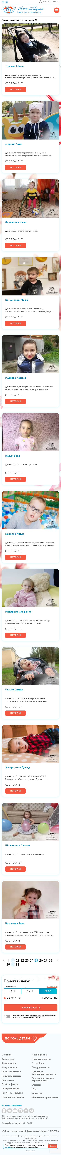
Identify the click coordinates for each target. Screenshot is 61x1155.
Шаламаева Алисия (17, 846)
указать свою (52, 987)
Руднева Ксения (15, 378)
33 (17, 964)
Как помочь (8, 1059)
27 (45, 960)
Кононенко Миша (16, 300)
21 (17, 960)
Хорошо (53, 1146)
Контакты (37, 1093)
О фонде (6, 1055)
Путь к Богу (38, 1063)
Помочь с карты (31, 1007)
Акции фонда (39, 1055)
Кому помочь (9, 1063)
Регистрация (54, 1)
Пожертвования (10, 1088)
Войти (45, 1)
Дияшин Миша (14, 66)
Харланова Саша (15, 222)
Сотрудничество (41, 1067)
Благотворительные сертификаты (43, 1079)
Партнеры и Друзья (12, 1093)
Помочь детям (17, 1039)
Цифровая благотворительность (44, 1073)
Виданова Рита (14, 924)
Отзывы (36, 1085)
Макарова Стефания (18, 612)
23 (27, 960)
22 (22, 960)
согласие (9, 1147)
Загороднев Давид (17, 768)
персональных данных (32, 1017)
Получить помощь (11, 1076)
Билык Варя (12, 456)
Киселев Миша (14, 534)
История (15, 89)
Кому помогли (9, 1067)
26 (41, 960)
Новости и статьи (41, 1059)
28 (50, 960)
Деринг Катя (13, 144)
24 (31, 960)
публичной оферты (37, 1015)
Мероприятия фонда (13, 1097)
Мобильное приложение (45, 1097)
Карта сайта (30, 1151)
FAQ (34, 1089)
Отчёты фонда (10, 1084)
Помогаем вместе (11, 1071)
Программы (8, 1080)
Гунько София (14, 690)
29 (8, 964)
